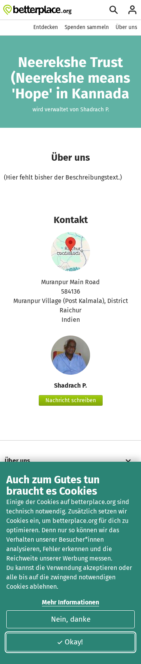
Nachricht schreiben (70, 400)
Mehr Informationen (70, 602)
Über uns (126, 27)
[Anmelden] (132, 10)
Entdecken (45, 27)
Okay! (74, 641)
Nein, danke (70, 619)
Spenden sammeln (87, 27)
